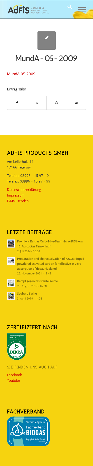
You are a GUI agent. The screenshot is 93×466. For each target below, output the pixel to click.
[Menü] (80, 9)
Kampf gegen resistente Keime (37, 281)
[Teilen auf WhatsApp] (56, 103)
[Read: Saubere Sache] (11, 296)
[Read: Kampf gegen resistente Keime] (11, 283)
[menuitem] (67, 9)
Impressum (16, 195)
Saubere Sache (27, 293)
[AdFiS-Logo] (38, 9)
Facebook (14, 374)
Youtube (13, 380)
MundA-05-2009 (21, 73)
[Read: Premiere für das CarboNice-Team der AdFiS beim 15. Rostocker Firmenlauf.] (11, 243)
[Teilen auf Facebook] (17, 103)
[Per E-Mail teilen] (76, 103)
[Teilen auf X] (36, 103)
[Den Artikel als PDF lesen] (46, 40)
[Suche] (67, 9)
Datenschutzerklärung (24, 189)
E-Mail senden (18, 201)
